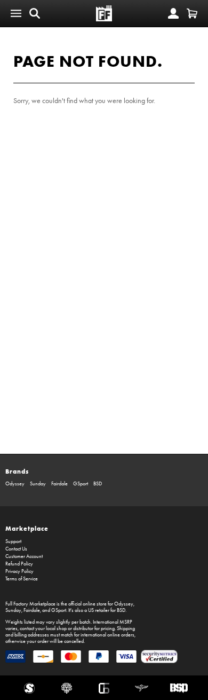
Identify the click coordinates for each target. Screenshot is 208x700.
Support (13, 541)
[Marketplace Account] (173, 13)
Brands (17, 471)
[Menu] (16, 13)
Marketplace (27, 528)
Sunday (38, 484)
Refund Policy (19, 564)
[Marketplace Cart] (192, 13)
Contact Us (16, 549)
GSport (80, 484)
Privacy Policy (19, 571)
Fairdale (59, 484)
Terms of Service (21, 579)
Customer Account (24, 556)
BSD (97, 484)
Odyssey (15, 484)
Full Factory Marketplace (30, 604)
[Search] (34, 13)
